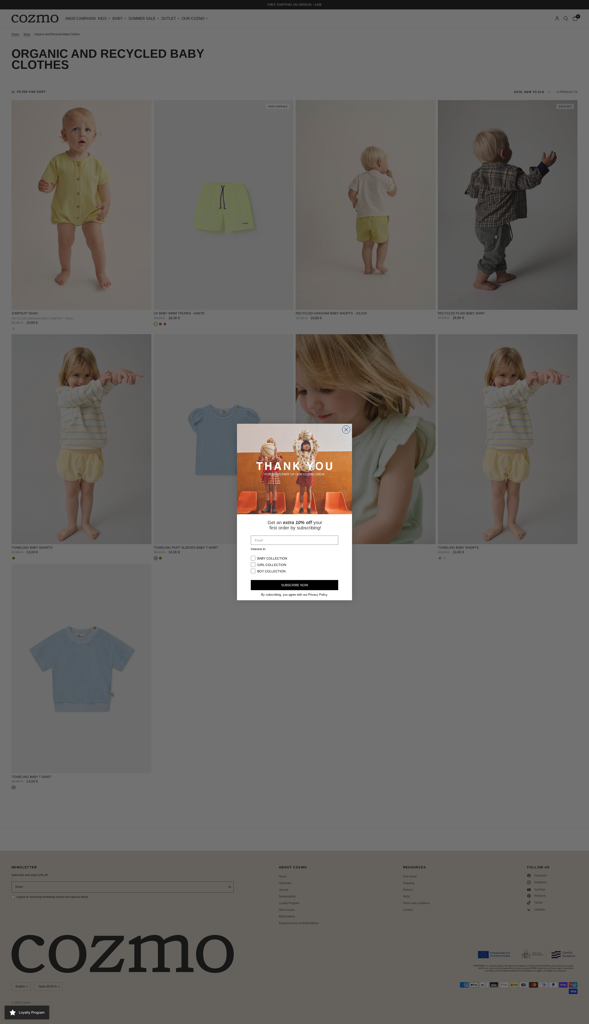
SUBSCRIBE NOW (294, 585)
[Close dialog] (346, 430)
